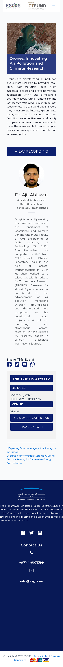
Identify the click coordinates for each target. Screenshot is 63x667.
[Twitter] (17, 364)
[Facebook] (10, 364)
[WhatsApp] (32, 364)
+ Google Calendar (31, 417)
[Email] (24, 364)
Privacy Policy (41, 656)
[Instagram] (40, 533)
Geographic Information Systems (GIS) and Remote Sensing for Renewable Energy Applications (31, 459)
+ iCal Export (31, 426)
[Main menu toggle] (53, 6)
